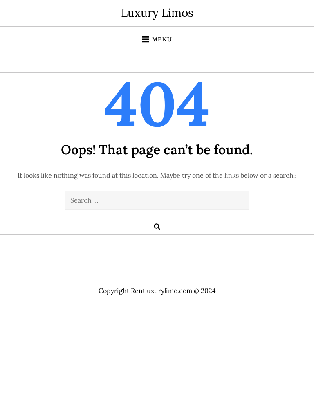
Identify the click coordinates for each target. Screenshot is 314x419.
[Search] (157, 226)
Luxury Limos (157, 12)
